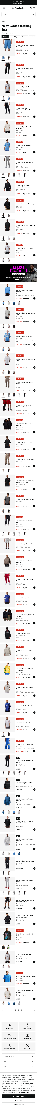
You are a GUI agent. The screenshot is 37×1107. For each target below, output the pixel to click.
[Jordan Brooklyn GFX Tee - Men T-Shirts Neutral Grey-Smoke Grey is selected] (3, 966)
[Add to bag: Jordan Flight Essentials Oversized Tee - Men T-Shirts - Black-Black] (34, 829)
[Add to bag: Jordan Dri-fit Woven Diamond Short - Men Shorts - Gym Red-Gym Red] (34, 413)
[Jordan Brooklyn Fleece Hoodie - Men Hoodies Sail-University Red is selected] (3, 1003)
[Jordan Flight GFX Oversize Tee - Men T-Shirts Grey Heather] (14, 238)
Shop (5, 1066)
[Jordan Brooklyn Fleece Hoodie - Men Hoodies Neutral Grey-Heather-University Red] (19, 303)
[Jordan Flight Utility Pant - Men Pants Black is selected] (3, 873)
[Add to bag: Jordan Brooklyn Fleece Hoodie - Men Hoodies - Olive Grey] (34, 569)
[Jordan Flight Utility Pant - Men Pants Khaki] (9, 873)
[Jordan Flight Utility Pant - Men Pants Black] (9, 471)
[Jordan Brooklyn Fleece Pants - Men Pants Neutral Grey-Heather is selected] (3, 893)
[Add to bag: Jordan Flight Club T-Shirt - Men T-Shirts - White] (34, 255)
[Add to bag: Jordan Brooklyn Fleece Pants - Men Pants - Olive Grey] (34, 390)
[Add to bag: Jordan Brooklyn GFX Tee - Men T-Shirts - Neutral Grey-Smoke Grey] (34, 962)
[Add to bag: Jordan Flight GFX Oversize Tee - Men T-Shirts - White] (34, 367)
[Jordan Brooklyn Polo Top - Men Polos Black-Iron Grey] (9, 511)
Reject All (18, 1100)
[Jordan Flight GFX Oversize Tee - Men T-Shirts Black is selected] (3, 238)
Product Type (14, 37)
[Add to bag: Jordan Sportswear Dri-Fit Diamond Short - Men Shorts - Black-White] (34, 908)
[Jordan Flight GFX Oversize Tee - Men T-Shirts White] (9, 238)
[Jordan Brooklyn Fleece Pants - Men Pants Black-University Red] (25, 175)
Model (31, 37)
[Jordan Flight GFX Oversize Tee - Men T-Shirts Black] (14, 326)
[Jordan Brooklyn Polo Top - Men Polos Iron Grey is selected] (3, 511)
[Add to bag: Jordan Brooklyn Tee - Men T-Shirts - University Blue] (34, 152)
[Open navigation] (3, 7)
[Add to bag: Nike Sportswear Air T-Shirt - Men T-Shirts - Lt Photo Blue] (34, 983)
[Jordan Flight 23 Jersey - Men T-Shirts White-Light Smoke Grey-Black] (9, 349)
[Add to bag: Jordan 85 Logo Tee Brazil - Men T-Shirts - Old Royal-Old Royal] (34, 604)
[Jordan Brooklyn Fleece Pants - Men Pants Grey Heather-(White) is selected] (3, 175)
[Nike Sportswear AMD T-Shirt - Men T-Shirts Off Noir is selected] (3, 947)
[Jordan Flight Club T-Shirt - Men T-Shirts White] (9, 260)
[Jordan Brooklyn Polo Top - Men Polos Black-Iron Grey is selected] (3, 215)
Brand (23, 37)
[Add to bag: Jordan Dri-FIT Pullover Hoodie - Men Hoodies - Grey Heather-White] (34, 658)
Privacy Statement (24, 1092)
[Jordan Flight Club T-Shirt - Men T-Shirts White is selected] (3, 260)
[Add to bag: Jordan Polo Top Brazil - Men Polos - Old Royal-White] (34, 712)
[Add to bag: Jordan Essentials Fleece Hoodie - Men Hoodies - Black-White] (34, 432)
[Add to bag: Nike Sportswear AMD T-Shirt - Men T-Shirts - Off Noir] (34, 942)
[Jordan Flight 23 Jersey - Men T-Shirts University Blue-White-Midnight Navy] (9, 98)
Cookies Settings (18, 1104)
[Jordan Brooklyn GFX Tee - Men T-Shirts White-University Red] (9, 966)
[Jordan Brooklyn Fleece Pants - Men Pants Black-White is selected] (3, 534)
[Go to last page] (34, 1010)
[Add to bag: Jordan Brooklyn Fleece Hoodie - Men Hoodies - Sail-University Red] (34, 999)
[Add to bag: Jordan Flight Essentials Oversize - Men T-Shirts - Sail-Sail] (34, 135)
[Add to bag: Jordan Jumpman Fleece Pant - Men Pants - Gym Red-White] (34, 587)
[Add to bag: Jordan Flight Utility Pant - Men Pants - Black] (34, 868)
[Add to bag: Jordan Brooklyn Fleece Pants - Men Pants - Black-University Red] (34, 769)
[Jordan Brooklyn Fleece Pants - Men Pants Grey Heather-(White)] (9, 395)
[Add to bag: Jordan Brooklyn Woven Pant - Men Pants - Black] (34, 77)
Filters (4, 36)
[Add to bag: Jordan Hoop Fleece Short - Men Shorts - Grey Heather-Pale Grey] (34, 550)
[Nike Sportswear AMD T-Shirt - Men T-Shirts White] (9, 947)
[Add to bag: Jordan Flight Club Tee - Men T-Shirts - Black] (34, 449)
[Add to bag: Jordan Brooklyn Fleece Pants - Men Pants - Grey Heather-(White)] (34, 171)
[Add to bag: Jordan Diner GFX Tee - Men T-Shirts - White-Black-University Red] (34, 729)
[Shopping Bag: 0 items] (34, 7)
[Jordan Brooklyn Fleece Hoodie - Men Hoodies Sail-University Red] (9, 303)
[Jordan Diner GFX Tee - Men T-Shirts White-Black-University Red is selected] (3, 734)
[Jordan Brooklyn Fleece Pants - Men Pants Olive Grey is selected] (3, 395)
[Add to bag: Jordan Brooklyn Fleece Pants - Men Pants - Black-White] (34, 529)
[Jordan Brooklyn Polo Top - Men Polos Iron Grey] (9, 215)
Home (3, 21)
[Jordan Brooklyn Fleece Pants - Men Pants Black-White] (14, 175)
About (5, 1061)
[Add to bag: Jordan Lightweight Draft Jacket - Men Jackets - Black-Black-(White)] (34, 623)
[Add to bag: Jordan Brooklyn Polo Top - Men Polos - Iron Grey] (34, 506)
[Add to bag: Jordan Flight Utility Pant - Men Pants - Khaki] (34, 466)
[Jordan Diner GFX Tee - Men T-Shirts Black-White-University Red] (9, 734)
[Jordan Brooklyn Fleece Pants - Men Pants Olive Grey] (9, 175)
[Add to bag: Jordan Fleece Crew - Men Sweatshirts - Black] (34, 640)
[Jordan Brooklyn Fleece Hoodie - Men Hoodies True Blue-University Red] (14, 303)
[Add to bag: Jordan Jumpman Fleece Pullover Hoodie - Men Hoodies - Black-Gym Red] (34, 924)
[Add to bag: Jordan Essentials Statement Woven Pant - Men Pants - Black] (34, 117)
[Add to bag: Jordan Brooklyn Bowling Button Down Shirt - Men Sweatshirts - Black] (34, 489)
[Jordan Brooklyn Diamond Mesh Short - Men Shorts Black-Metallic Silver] (9, 58)
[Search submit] (33, 14)
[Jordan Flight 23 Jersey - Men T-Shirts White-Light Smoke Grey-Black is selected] (3, 98)
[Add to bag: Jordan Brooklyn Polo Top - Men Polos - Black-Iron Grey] (34, 211)
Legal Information (9, 1056)
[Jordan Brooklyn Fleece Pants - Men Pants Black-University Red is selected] (3, 773)
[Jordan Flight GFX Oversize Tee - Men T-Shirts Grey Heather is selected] (3, 326)
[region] (18, 2)
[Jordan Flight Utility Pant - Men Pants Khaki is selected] (3, 471)
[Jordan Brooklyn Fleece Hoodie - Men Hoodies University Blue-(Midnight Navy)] (14, 812)
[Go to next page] (28, 1010)
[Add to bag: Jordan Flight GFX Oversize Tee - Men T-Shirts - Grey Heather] (34, 321)
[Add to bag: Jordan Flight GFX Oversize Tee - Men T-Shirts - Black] (34, 234)
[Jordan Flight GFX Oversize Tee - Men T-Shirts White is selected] (3, 372)
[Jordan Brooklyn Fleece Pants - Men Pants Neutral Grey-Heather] (19, 175)
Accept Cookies (18, 1096)
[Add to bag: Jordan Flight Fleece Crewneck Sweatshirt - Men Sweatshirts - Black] (34, 194)
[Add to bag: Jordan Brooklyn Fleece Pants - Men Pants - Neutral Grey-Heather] (34, 888)
